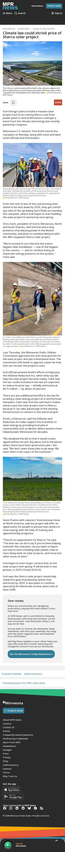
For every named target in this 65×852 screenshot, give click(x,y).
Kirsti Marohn (9, 28)
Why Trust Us (10, 776)
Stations (7, 768)
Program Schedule (11, 673)
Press (6, 753)
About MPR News (12, 719)
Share (58, 102)
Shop (5, 761)
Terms (6, 772)
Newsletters (9, 746)
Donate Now (54, 6)
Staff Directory (11, 764)
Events (6, 731)
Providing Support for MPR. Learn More (23, 682)
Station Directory (33, 673)
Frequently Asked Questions (18, 734)
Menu (9, 13)
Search (22, 13)
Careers (7, 723)
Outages (7, 749)
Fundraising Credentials (15, 738)
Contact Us (8, 727)
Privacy (7, 757)
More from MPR (11, 742)
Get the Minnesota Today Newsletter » (31, 654)
